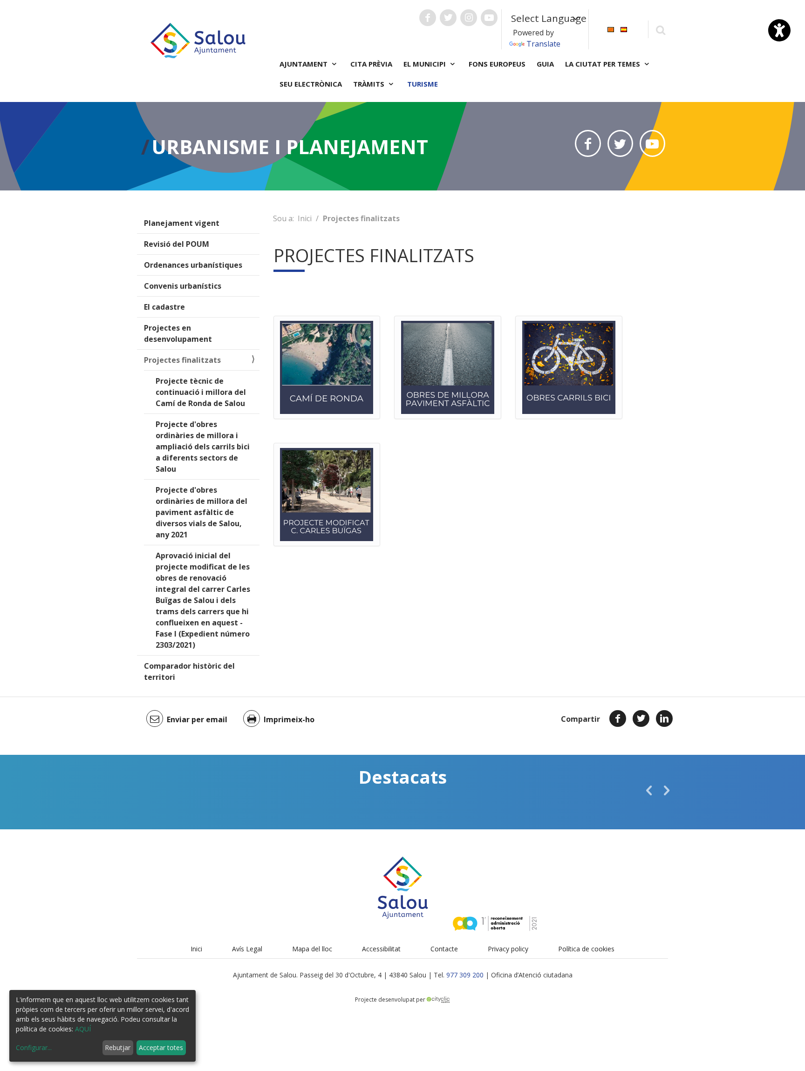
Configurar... (34, 1047)
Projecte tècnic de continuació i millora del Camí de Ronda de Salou (201, 392)
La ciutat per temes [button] (603, 63)
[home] (198, 39)
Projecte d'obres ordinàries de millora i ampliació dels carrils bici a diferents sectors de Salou (203, 446)
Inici (305, 218)
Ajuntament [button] (304, 63)
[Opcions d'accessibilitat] (779, 30)
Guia (545, 63)
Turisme (422, 83)
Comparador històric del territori (189, 671)
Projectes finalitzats (182, 360)
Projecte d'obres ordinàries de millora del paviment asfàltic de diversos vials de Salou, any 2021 (201, 512)
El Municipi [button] (425, 63)
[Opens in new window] (587, 143)
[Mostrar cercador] (660, 29)
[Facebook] (617, 718)
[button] (649, 790)
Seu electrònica (311, 83)
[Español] (624, 28)
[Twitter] (641, 718)
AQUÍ (83, 1028)
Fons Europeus (497, 63)
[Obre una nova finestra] (427, 17)
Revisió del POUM (176, 244)
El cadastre (164, 307)
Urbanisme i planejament (289, 146)
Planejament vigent (181, 223)
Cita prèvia (371, 63)
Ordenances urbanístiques (193, 265)
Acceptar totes (161, 1047)
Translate (543, 44)
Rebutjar (117, 1047)
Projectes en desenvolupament (178, 333)
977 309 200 (465, 974)
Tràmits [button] (369, 83)
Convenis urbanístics (182, 286)
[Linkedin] (664, 718)
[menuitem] (610, 29)
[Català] (610, 28)
